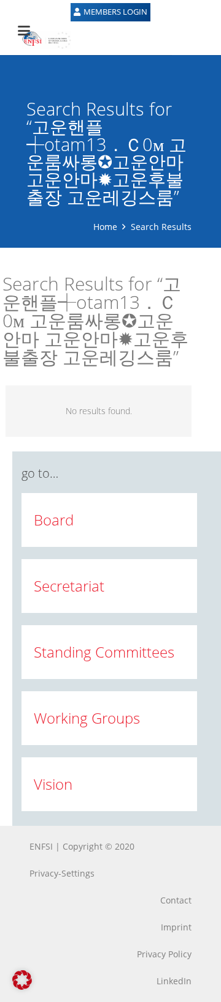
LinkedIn (174, 981)
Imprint (176, 927)
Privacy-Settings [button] (62, 873)
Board (54, 520)
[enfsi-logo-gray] (40, 40)
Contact (176, 900)
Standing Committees (104, 652)
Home (105, 226)
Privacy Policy (164, 954)
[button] (22, 980)
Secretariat (69, 586)
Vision (53, 784)
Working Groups (87, 718)
